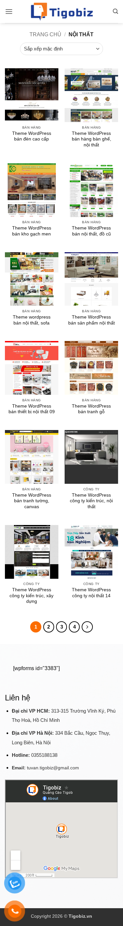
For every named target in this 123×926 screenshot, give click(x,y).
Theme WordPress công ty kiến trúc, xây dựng (31, 595)
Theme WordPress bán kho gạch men (31, 231)
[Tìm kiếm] (115, 11)
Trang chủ (45, 34)
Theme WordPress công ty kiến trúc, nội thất (91, 501)
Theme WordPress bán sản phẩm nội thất (91, 320)
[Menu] (9, 11)
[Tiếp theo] (87, 627)
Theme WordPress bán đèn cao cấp (31, 136)
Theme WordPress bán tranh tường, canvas (31, 501)
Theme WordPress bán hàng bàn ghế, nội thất (91, 139)
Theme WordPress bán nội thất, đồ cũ (91, 231)
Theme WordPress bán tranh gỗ (91, 409)
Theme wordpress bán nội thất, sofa (32, 320)
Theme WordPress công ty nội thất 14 (91, 592)
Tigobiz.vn (80, 916)
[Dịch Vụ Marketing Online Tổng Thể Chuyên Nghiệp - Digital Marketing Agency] (61, 11)
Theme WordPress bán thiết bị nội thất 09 (32, 409)
